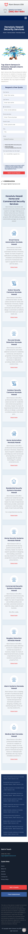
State (4, 136)
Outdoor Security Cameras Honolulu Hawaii (14, 392)
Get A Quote (14, 887)
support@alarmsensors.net (11, 184)
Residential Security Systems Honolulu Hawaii (14, 490)
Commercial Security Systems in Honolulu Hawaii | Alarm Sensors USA (13, 816)
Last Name (6, 99)
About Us (3, 869)
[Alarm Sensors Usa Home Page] (14, 4)
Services (3, 874)
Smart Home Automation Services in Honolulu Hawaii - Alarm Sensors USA (13, 794)
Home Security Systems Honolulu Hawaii (14, 539)
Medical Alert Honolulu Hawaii (14, 735)
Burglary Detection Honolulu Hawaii (14, 639)
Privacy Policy (4, 879)
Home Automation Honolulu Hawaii (14, 441)
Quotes (3, 871)
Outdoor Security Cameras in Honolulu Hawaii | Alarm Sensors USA (13, 833)
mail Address (7, 107)
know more (14, 267)
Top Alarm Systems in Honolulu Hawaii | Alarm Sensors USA (13, 789)
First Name (6, 92)
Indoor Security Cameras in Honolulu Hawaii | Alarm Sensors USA (13, 811)
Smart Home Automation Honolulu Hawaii (14, 242)
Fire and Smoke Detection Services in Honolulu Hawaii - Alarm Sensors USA (13, 827)
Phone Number (7, 114)
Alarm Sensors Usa (14, 928)
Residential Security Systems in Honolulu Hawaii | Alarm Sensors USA (13, 783)
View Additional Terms (10, 169)
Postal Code (6, 121)
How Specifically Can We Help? (11, 151)
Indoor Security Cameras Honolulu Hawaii (14, 292)
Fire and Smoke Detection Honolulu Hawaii (14, 342)
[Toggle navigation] (25, 18)
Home (4, 32)
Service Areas (11, 32)
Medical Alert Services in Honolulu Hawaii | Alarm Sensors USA (12, 822)
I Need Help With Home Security (13, 144)
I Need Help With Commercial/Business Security (13, 147)
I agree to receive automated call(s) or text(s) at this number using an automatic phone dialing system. (14, 167)
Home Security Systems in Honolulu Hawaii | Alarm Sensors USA (12, 800)
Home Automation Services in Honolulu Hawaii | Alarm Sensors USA (13, 777)
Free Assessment (14, 894)
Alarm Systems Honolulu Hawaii (14, 687)
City (4, 129)
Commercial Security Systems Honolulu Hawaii (14, 588)
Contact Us (4, 877)
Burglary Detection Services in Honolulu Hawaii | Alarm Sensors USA (13, 805)
